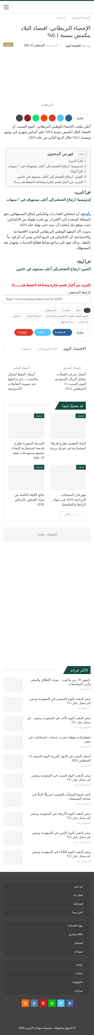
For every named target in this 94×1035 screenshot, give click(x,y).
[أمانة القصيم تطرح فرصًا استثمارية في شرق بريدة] (68, 426)
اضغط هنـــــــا (24, 285)
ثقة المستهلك (66, 321)
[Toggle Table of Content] (81, 154)
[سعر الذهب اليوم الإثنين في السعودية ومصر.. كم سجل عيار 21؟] (13, 838)
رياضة (79, 964)
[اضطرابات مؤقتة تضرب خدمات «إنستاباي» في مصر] (13, 742)
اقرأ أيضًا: (76, 171)
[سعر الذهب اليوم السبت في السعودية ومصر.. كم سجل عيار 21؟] (13, 781)
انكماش (17, 316)
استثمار (8, 44)
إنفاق (78, 310)
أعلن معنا (77, 912)
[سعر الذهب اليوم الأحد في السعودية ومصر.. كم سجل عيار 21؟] (13, 723)
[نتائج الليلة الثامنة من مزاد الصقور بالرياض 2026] (26, 477)
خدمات (81, 467)
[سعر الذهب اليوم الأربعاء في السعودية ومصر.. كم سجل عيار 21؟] (13, 819)
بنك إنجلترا (83, 321)
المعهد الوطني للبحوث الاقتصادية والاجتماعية (67, 316)
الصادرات (65, 310)
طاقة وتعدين (76, 934)
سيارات (78, 990)
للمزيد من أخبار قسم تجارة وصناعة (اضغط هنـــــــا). (48, 182)
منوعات (78, 951)
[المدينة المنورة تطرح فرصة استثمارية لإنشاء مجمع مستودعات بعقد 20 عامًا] (26, 426)
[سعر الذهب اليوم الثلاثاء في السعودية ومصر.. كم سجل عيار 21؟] (13, 857)
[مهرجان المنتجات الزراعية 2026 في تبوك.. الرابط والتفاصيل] (68, 477)
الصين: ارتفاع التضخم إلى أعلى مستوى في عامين (50, 176)
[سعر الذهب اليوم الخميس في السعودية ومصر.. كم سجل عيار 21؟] (13, 704)
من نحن (78, 886)
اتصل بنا (78, 895)
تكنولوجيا (78, 982)
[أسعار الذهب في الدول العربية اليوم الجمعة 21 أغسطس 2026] (13, 761)
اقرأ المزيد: (75, 161)
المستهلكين (50, 310)
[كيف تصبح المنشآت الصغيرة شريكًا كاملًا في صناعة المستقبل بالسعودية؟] (13, 800)
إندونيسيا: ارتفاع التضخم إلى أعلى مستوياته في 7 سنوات (45, 166)
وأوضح (86, 214)
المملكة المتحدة (33, 316)
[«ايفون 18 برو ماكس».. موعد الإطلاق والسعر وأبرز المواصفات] (13, 685)
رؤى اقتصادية (75, 925)
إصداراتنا (78, 903)
